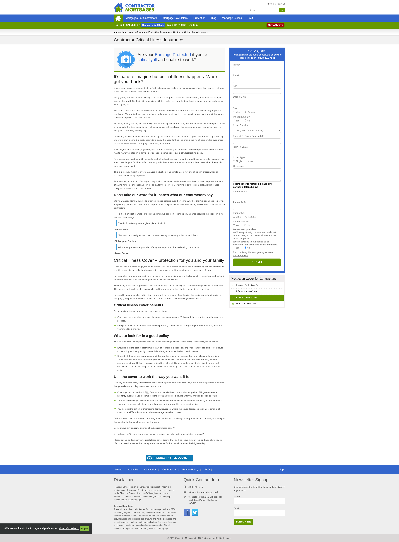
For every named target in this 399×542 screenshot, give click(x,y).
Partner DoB (239, 202)
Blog (213, 18)
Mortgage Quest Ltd (137, 490)
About (269, 4)
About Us (133, 469)
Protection (199, 18)
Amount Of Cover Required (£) (248, 136)
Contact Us (280, 4)
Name (237, 496)
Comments (238, 166)
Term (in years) (240, 146)
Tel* (235, 86)
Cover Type (239, 157)
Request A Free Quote (170, 457)
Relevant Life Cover (246, 303)
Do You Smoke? (241, 117)
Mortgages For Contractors (141, 18)
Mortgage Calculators (175, 18)
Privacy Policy (240, 255)
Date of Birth (239, 96)
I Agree (84, 528)
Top (282, 469)
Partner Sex (239, 213)
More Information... (69, 528)
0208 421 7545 (125, 25)
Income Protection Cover (249, 285)
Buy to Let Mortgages (159, 528)
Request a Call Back (153, 25)
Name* (236, 64)
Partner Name (240, 191)
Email (236, 508)
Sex (235, 108)
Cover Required (241, 125)
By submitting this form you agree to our (253, 254)
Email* (236, 75)
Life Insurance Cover (246, 291)
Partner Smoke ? (241, 221)
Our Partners (169, 469)
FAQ (250, 18)
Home (118, 469)
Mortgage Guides (232, 18)
